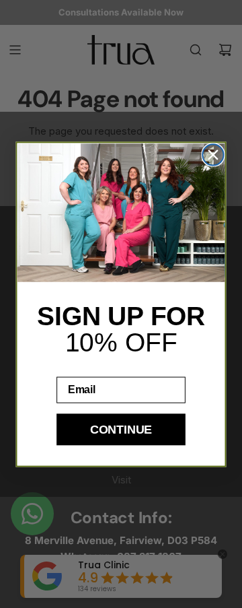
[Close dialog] (212, 154)
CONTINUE (121, 429)
